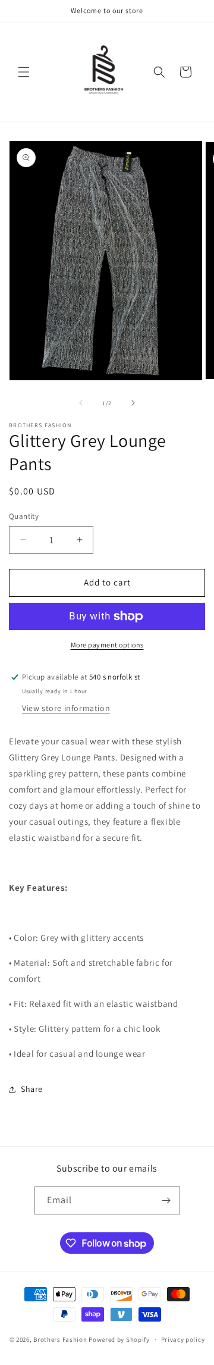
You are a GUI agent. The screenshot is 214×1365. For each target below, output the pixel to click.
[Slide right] (133, 403)
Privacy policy (183, 1339)
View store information (66, 708)
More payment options (107, 644)
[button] (24, 72)
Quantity (24, 516)
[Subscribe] (166, 1200)
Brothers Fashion (60, 1339)
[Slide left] (81, 403)
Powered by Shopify (119, 1339)
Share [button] (32, 1089)
